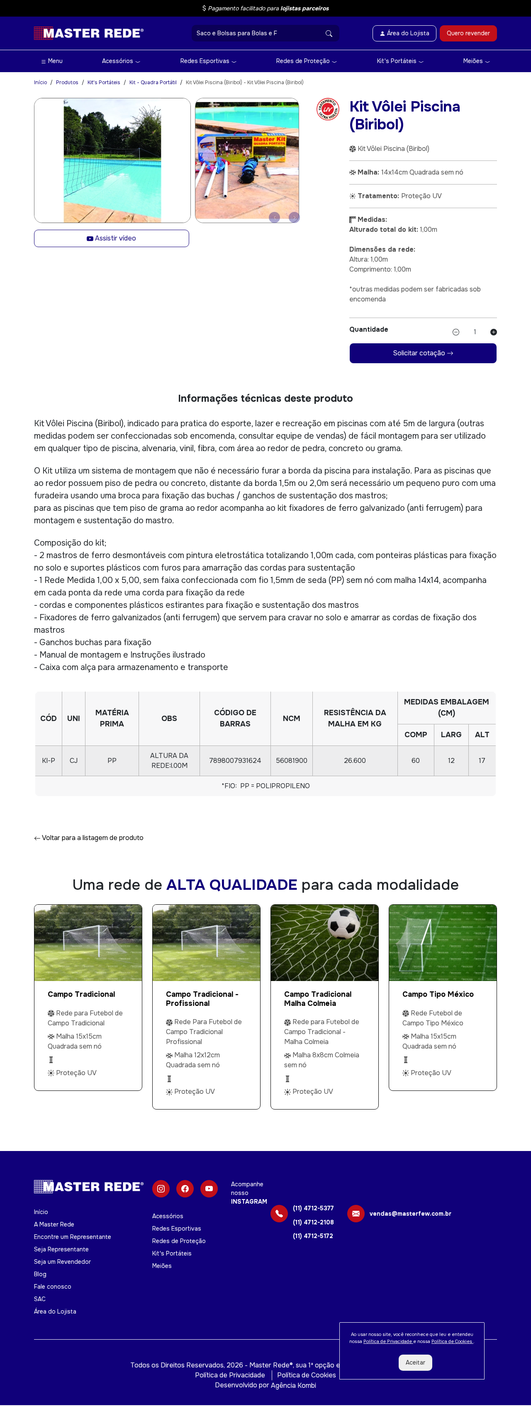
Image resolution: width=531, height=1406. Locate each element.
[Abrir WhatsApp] (510, 1385)
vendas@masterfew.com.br (410, 1213)
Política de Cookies (306, 1375)
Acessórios (118, 61)
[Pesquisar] (329, 33)
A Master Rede (54, 1224)
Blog (40, 1274)
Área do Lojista (55, 1311)
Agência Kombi (293, 1385)
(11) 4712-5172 (313, 1236)
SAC (40, 1299)
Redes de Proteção (303, 61)
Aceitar (415, 1362)
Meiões (474, 61)
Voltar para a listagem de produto (92, 837)
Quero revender (468, 33)
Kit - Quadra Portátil (153, 82)
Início (40, 82)
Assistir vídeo (114, 238)
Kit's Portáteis (397, 61)
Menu (54, 61)
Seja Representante (61, 1249)
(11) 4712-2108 (313, 1222)
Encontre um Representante (72, 1237)
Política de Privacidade (230, 1375)
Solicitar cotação (420, 353)
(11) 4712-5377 (313, 1208)
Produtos (67, 82)
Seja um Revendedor (62, 1261)
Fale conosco (52, 1286)
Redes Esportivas (205, 61)
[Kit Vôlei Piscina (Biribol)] (112, 160)
